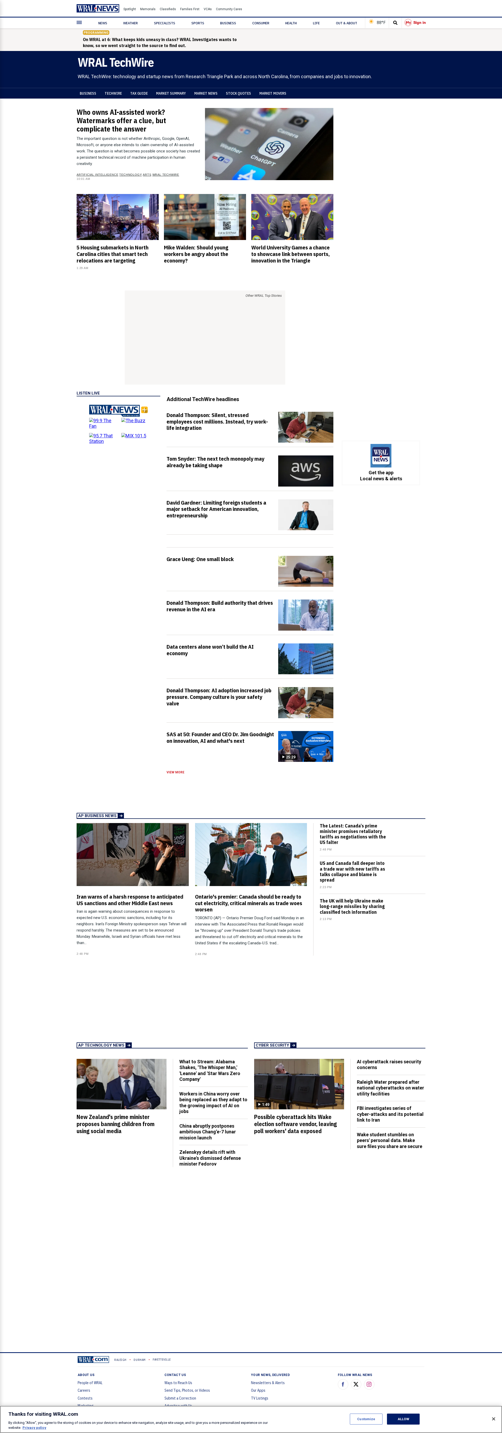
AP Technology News (101, 1045)
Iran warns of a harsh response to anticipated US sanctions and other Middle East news (130, 900)
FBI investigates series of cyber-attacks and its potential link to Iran (390, 1114)
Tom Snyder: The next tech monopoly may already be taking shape (215, 462)
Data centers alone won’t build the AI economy (210, 650)
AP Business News (97, 815)
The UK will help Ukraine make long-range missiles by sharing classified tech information (352, 906)
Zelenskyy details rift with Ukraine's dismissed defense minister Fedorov (210, 1158)
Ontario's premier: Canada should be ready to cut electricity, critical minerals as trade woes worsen (248, 903)
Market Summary (171, 93)
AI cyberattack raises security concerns (389, 1064)
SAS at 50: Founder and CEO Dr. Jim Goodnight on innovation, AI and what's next (220, 737)
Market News (206, 93)
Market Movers (272, 93)
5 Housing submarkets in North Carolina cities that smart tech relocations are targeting (113, 254)
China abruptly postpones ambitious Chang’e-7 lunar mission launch (207, 1131)
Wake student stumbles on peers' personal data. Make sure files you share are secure (389, 1140)
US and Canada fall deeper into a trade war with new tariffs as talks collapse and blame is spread (352, 871)
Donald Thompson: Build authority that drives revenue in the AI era (220, 606)
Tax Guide (139, 93)
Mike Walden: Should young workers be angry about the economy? (196, 254)
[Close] (493, 1419)
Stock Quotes (238, 93)
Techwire (113, 93)
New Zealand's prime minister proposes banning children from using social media (116, 1124)
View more (175, 772)
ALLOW (403, 1419)
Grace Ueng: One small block (200, 559)
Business (88, 93)
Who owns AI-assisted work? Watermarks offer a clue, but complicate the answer (121, 120)
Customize (366, 1419)
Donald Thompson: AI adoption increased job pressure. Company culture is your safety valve (219, 697)
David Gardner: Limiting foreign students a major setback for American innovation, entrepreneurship (216, 509)
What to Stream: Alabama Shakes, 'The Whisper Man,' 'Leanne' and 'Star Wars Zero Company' (209, 1070)
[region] (251, 1419)
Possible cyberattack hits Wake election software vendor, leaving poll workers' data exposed (295, 1124)
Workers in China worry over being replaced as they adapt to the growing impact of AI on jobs (213, 1102)
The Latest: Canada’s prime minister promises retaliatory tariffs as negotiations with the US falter (353, 834)
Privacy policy (34, 1428)
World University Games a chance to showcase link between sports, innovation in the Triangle (290, 254)
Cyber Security (272, 1045)
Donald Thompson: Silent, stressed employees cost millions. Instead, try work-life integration (217, 421)
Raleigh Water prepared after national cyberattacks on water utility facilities (390, 1088)
